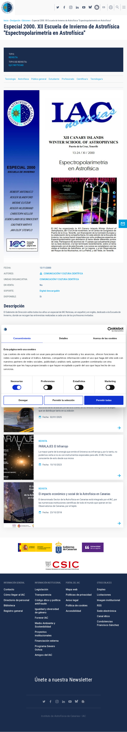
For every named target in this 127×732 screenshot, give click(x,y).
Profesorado (68, 79)
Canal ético (103, 616)
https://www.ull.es (93, 547)
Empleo (101, 589)
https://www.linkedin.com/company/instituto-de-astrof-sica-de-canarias (77, 7)
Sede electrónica (106, 610)
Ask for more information (123, 224)
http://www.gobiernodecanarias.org (66, 547)
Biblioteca (9, 605)
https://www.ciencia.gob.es (35, 547)
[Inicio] (7, 7)
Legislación (41, 589)
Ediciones (26, 20)
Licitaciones (104, 594)
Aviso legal (72, 600)
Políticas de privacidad (79, 594)
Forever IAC (41, 617)
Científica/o (82, 79)
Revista (13, 57)
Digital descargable (50, 291)
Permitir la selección (63, 400)
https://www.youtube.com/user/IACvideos (84, 7)
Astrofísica (23, 79)
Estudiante (54, 79)
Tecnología (10, 79)
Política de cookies (77, 605)
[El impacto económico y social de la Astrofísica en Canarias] (119, 523)
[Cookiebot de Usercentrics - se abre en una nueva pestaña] (109, 329)
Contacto (9, 589)
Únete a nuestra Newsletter (63, 679)
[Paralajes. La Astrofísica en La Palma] (119, 428)
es (104, 7)
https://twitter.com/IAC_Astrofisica (58, 7)
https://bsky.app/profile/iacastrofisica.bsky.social (90, 7)
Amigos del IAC (43, 654)
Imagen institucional (108, 600)
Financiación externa (47, 640)
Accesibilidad (73, 610)
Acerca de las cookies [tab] (105, 338)
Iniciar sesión (110, 7)
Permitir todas (104, 400)
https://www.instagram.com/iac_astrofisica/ (71, 7)
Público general (38, 79)
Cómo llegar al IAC (14, 594)
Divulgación (15, 20)
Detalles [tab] (63, 338)
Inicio (6, 20)
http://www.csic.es (62, 565)
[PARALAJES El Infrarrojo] (119, 475)
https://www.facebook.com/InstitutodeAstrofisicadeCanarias (64, 7)
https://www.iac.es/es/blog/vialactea (97, 7)
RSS (99, 605)
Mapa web (71, 589)
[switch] (48, 387)
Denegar (23, 400)
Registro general (13, 610)
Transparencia (43, 594)
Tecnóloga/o (96, 79)
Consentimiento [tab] (22, 338)
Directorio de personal (16, 600)
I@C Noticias (16, 65)
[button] (63, 176)
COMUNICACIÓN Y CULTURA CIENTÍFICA (63, 273)
